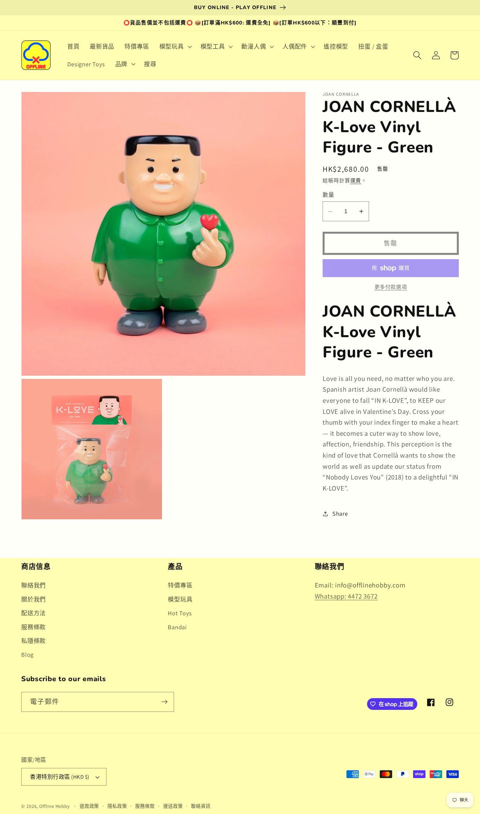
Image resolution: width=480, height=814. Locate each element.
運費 (355, 181)
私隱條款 (33, 641)
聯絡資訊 (201, 806)
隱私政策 (117, 806)
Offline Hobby (54, 806)
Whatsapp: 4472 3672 (346, 596)
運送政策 (173, 806)
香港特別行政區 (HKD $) (59, 776)
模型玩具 (180, 599)
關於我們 (33, 599)
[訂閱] (164, 702)
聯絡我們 (33, 585)
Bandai (177, 627)
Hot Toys (180, 613)
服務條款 (33, 627)
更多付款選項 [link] (391, 287)
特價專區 (180, 585)
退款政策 (89, 806)
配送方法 (33, 613)
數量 (328, 194)
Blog (27, 654)
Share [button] (340, 513)
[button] (174, 46)
